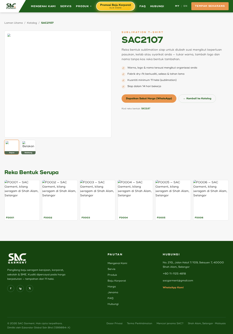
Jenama (113, 292)
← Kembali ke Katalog (197, 98)
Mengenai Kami (43, 6)
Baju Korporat (117, 280)
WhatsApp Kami (173, 287)
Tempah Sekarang (210, 6)
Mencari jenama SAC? (170, 323)
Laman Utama (13, 22)
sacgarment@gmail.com (178, 280)
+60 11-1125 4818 (174, 273)
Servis (66, 6)
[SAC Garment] (13, 6)
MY (177, 6)
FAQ (142, 6)
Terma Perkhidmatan (139, 323)
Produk (84, 6)
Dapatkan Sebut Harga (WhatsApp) (149, 98)
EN (185, 6)
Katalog (32, 22)
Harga (112, 286)
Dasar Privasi (114, 323)
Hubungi (157, 6)
